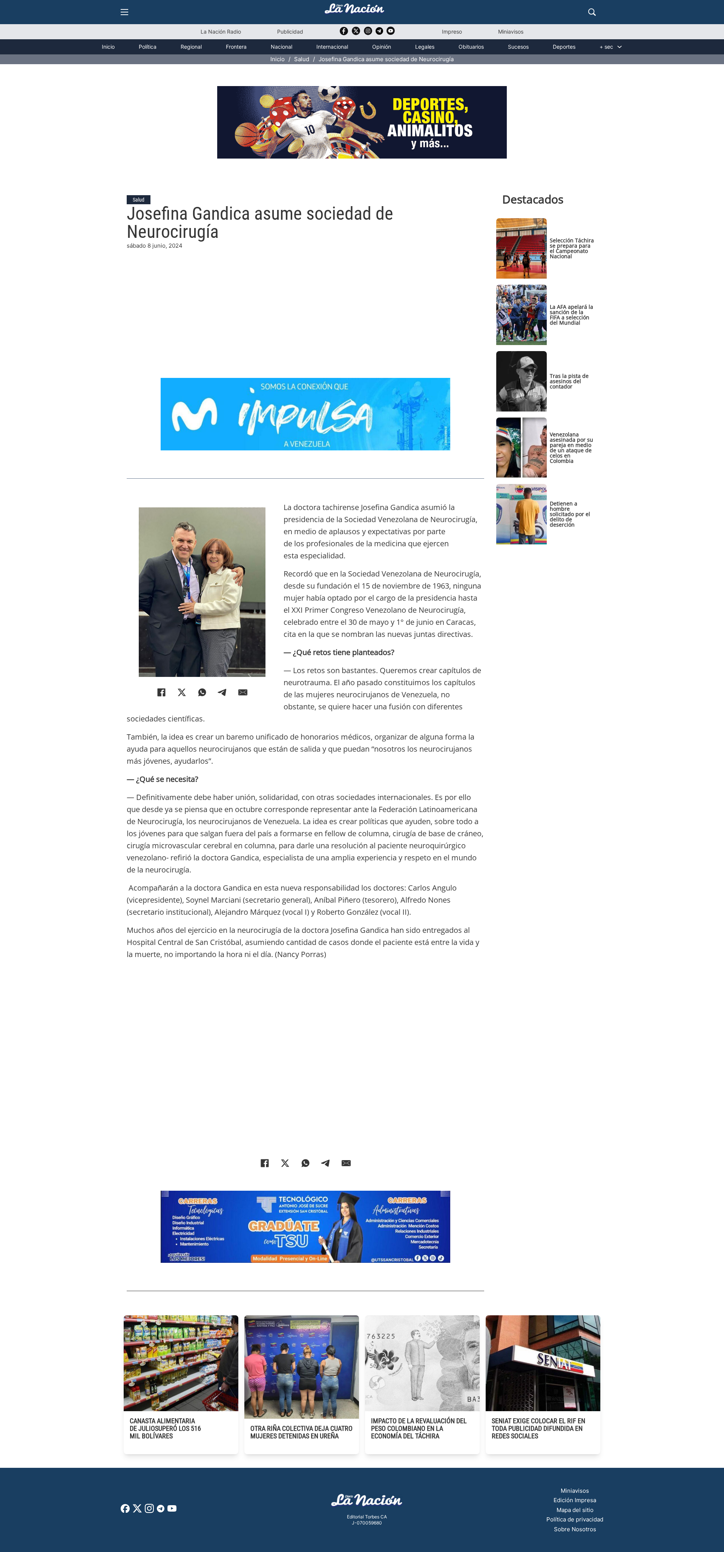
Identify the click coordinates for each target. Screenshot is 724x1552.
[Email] (242, 692)
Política (147, 46)
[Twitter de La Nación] (355, 33)
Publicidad (290, 31)
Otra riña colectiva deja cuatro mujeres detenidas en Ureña (301, 1432)
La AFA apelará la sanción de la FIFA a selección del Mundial (571, 314)
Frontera (236, 46)
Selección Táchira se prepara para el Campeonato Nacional (572, 248)
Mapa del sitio (575, 1509)
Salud (301, 59)
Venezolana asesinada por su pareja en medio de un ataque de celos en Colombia (571, 447)
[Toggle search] (592, 12)
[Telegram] (222, 692)
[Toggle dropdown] (619, 46)
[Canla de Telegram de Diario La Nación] (160, 1510)
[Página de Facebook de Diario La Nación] (125, 1510)
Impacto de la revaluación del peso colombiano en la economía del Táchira (419, 1428)
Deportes (564, 46)
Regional (191, 46)
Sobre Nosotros (575, 1529)
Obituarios (471, 46)
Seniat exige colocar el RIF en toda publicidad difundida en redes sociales (538, 1428)
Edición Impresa (575, 1500)
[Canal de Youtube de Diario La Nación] (390, 33)
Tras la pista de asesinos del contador (569, 381)
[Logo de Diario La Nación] (367, 1502)
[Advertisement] (305, 303)
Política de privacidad (574, 1519)
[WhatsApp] (202, 692)
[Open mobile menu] (124, 12)
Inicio (108, 46)
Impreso (452, 31)
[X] (181, 692)
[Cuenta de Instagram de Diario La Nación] (149, 1511)
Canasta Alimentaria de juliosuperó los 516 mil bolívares (165, 1428)
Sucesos (518, 46)
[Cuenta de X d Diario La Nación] (137, 1511)
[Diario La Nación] (354, 10)
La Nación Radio (221, 31)
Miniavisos (510, 31)
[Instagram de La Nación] (368, 33)
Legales (424, 46)
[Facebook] (161, 692)
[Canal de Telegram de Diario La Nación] (379, 33)
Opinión (381, 46)
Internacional (332, 46)
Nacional (281, 46)
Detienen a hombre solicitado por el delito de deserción (570, 514)
